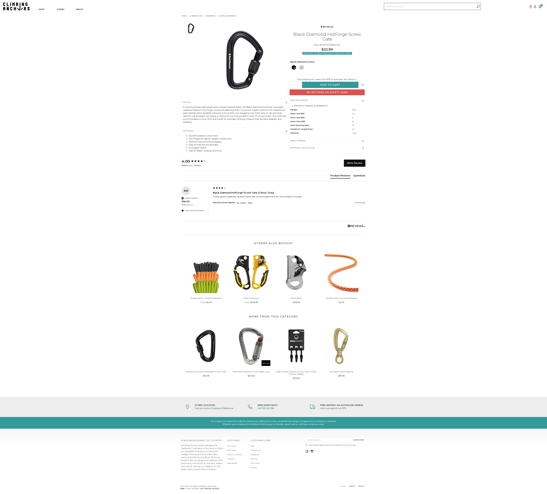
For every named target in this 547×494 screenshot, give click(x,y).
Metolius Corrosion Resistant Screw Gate (206, 371)
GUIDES (60, 9)
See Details (349, 79)
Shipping (254, 454)
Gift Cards (254, 463)
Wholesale (232, 463)
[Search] (478, 7)
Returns (254, 459)
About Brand (298, 140)
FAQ (252, 446)
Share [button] (250, 203)
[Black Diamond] (327, 26)
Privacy (253, 467)
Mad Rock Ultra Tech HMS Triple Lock (251, 371)
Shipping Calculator (302, 148)
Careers (231, 459)
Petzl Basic (296, 298)
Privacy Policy (350, 445)
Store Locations (234, 454)
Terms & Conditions (334, 445)
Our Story (231, 446)
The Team (231, 450)
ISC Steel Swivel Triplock (341, 371)
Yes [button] (238, 203)
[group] (197, 161)
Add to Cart (330, 84)
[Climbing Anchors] (16, 6)
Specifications (299, 100)
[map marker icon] (531, 6)
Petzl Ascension (251, 298)
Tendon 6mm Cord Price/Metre (206, 298)
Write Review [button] (354, 163)
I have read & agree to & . (332, 445)
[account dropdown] (535, 6)
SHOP (41, 9)
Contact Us (255, 450)
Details (187, 102)
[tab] (340, 176)
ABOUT (79, 9)
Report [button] (243, 203)
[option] (244, 60)
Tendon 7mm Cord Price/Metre (341, 298)
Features (188, 131)
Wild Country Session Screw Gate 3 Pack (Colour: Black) (296, 372)
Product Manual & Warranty (311, 106)
